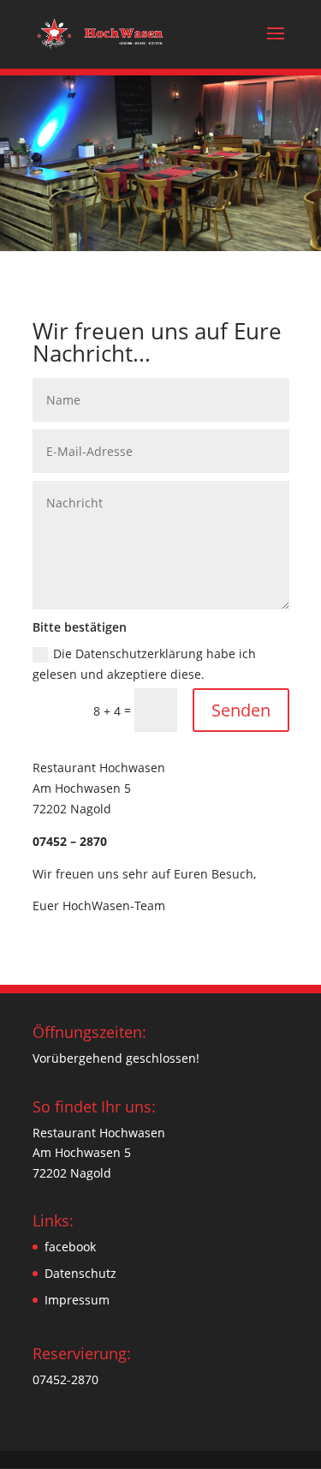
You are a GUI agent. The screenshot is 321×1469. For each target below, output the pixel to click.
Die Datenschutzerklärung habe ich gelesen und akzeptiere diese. (144, 663)
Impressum (77, 1300)
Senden (240, 710)
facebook (70, 1246)
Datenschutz (80, 1273)
